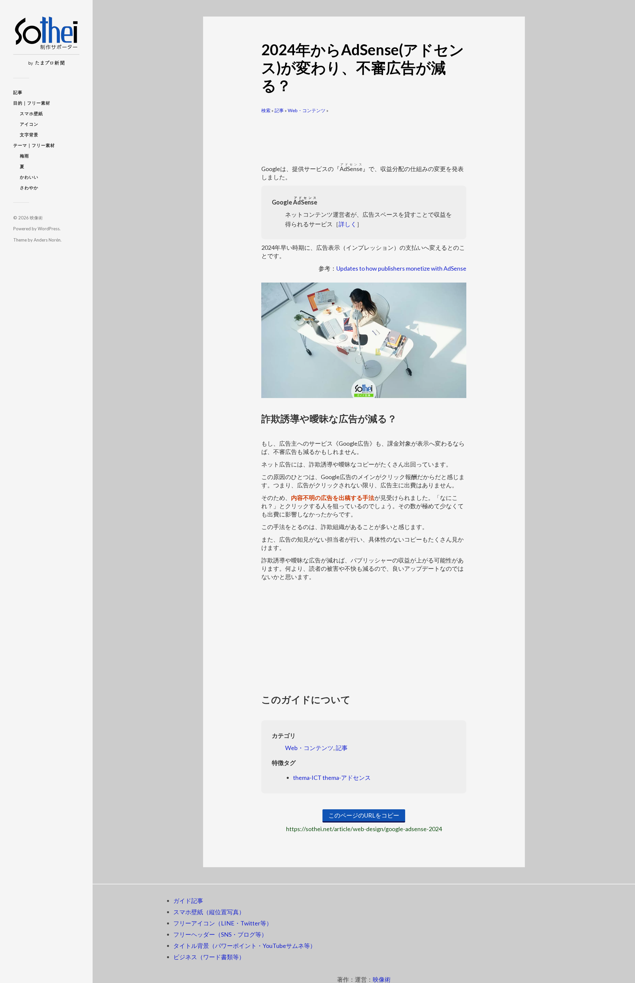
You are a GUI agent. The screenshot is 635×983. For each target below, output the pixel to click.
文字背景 (29, 134)
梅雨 (24, 155)
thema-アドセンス (346, 777)
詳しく (348, 224)
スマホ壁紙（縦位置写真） (209, 912)
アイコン (29, 124)
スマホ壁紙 (31, 113)
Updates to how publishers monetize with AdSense (401, 268)
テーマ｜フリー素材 (34, 145)
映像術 (36, 217)
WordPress (49, 228)
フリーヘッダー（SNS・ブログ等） (220, 934)
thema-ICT (307, 777)
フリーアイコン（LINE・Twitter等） (222, 923)
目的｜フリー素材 (31, 103)
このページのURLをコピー (363, 815)
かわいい (29, 177)
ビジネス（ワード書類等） (209, 957)
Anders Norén (47, 240)
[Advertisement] (363, 135)
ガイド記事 (188, 900)
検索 (266, 110)
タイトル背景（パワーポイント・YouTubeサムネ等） (244, 945)
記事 (17, 92)
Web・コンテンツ (306, 110)
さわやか (29, 187)
